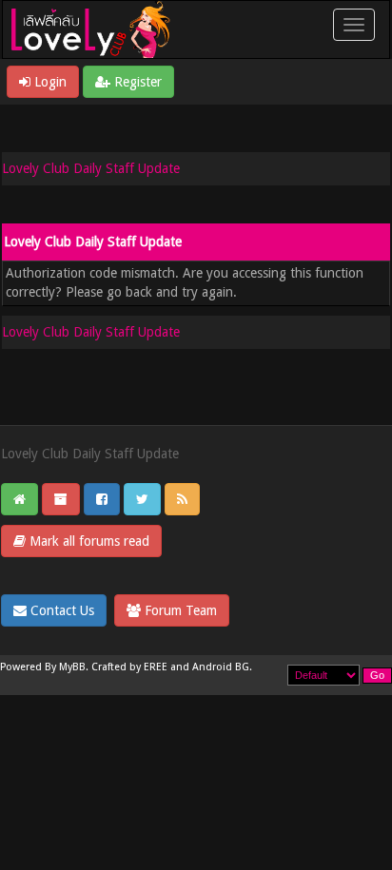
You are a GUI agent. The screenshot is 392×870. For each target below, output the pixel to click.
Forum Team (179, 610)
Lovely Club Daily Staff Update (91, 168)
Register (136, 81)
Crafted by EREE (129, 667)
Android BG (220, 667)
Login (48, 81)
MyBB (72, 667)
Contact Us (60, 610)
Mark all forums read (87, 541)
